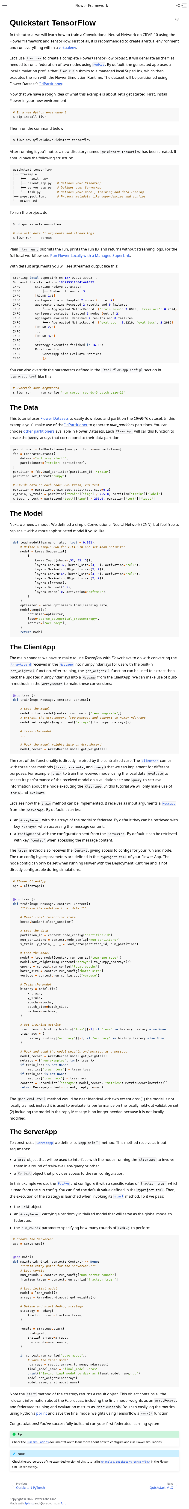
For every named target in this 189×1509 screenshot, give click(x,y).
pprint (41, 1413)
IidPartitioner (50, 83)
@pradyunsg (49, 1503)
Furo (63, 1503)
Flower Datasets (55, 418)
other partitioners (39, 431)
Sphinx (29, 1503)
